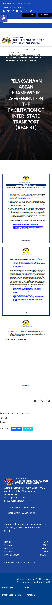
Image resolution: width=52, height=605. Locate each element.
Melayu (13, 7)
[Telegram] (31, 11)
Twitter (29, 428)
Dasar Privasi (27, 587)
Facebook (17, 428)
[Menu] (4, 33)
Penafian (30, 594)
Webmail (45, 15)
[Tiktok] (27, 11)
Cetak (4, 418)
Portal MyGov (8, 587)
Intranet (30, 15)
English (20, 7)
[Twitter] (9, 11)
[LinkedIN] (22, 11)
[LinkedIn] (48, 400)
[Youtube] (17, 11)
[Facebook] (4, 11)
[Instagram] (13, 11)
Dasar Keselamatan (11, 594)
